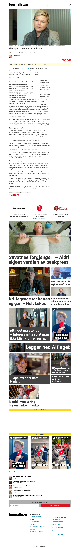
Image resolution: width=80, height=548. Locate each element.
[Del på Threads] (68, 60)
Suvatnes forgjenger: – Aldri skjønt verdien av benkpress (27, 495)
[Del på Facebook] (63, 60)
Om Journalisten (56, 524)
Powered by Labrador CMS (40, 546)
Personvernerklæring (57, 527)
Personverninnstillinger (58, 534)
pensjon (11, 192)
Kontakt (52, 5)
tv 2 (24, 192)
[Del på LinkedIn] (65, 60)
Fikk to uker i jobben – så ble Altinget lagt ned (25, 486)
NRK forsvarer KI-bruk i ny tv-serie (22, 476)
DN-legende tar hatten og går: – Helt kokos (24, 481)
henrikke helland (18, 192)
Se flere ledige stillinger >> (40, 218)
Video (31, 5)
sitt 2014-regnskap (24, 68)
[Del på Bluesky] (70, 60)
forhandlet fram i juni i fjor (30, 149)
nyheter (28, 192)
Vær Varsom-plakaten (57, 519)
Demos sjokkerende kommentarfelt (22, 490)
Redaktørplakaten (58, 521)
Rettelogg (54, 530)
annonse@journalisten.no (36, 531)
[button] (10, 202)
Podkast (37, 5)
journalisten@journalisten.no (37, 526)
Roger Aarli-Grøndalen (35, 516)
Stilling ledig (45, 5)
